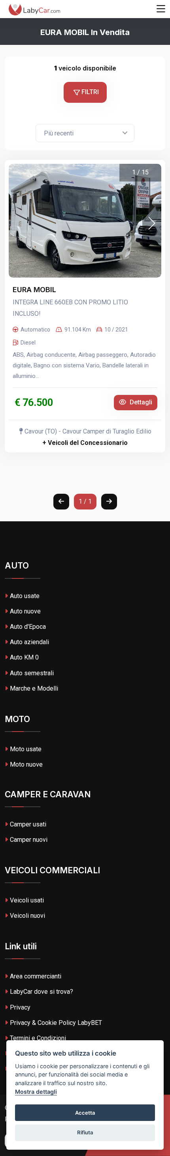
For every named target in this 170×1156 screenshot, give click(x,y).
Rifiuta (85, 1132)
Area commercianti (35, 976)
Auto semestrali (32, 673)
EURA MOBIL (35, 289)
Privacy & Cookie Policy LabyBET (56, 1022)
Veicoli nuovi (27, 915)
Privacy (20, 1007)
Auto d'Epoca (28, 626)
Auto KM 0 (24, 657)
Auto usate (25, 596)
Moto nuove (26, 764)
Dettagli (140, 402)
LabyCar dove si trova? (41, 991)
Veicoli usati (27, 900)
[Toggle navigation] (161, 9)
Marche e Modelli (34, 688)
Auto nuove (25, 611)
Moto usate (26, 749)
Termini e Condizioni (38, 1038)
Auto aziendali (29, 642)
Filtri (89, 92)
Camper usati (28, 824)
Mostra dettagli (36, 1091)
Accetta (85, 1113)
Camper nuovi (28, 839)
